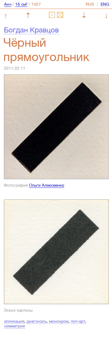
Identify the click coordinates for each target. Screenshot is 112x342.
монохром (58, 321)
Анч (7, 4)
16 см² (21, 4)
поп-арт (78, 321)
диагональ (37, 321)
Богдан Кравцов (31, 30)
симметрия (14, 326)
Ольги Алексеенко (46, 185)
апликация (14, 321)
